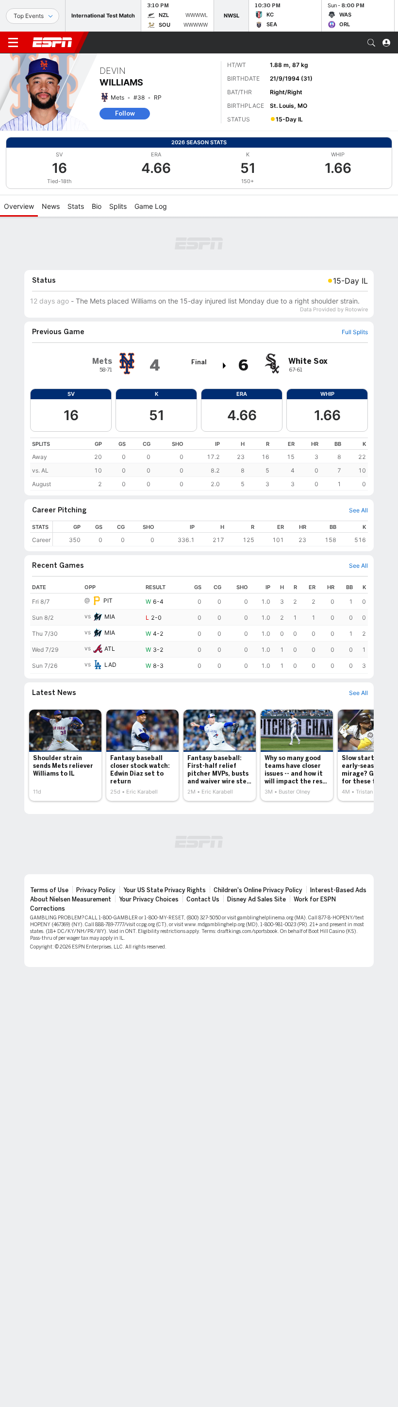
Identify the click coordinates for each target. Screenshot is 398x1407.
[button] (371, 43)
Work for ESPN (315, 899)
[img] (225, 366)
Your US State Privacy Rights (164, 890)
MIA (109, 616)
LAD (110, 664)
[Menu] (13, 42)
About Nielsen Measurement (70, 899)
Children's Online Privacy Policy (258, 890)
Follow (125, 113)
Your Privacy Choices (149, 899)
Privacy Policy (96, 890)
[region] (199, 464)
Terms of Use (49, 890)
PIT (108, 600)
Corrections (47, 908)
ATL (109, 648)
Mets (117, 97)
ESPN (52, 42)
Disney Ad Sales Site (256, 899)
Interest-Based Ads (338, 890)
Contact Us (202, 899)
